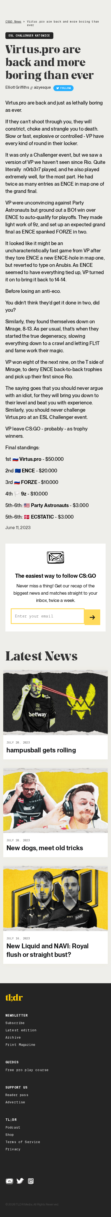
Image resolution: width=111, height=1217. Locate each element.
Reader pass (16, 1095)
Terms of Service (22, 1142)
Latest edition (20, 1030)
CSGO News (13, 21)
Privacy (12, 1149)
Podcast (12, 1127)
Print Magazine (20, 1045)
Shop (9, 1135)
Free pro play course (26, 1070)
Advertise (15, 1102)
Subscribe (15, 1023)
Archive (13, 1037)
